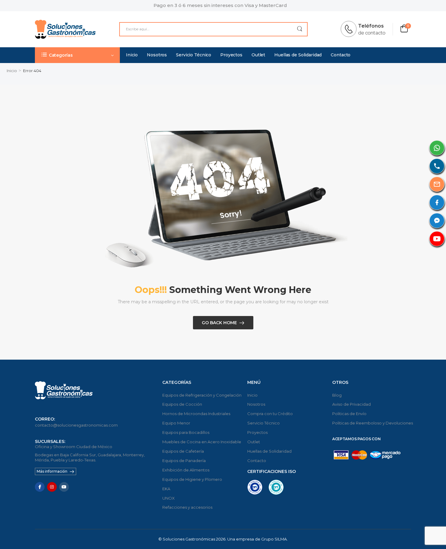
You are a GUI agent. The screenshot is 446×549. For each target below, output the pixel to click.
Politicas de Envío (349, 413)
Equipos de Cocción (182, 404)
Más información (52, 471)
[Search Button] (299, 29)
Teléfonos (371, 26)
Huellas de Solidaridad (298, 55)
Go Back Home (219, 322)
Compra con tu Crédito (270, 413)
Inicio (132, 55)
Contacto (340, 55)
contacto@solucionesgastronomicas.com (76, 425)
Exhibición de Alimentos (185, 469)
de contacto (371, 33)
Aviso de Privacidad (351, 404)
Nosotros (157, 55)
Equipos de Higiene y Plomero (192, 479)
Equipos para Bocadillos (185, 432)
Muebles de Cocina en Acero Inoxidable (201, 441)
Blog (337, 395)
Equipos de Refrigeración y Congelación (201, 395)
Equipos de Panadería (184, 460)
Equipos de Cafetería (183, 451)
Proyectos (231, 55)
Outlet (258, 55)
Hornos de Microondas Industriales (196, 413)
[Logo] (65, 29)
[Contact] (350, 29)
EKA (166, 488)
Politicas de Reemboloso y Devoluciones (371, 423)
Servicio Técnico (193, 55)
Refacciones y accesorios (187, 507)
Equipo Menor (176, 423)
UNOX (168, 498)
